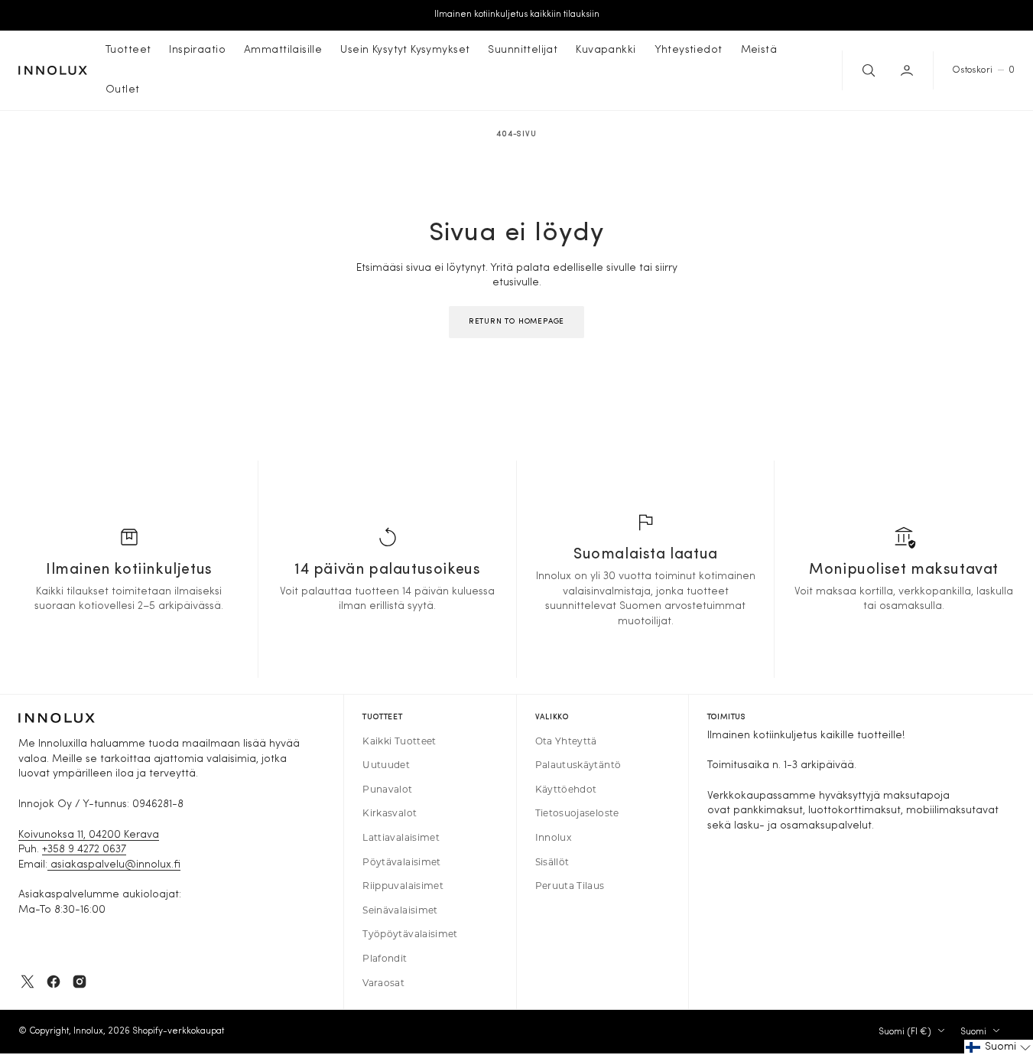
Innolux (88, 1031)
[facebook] (53, 981)
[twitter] (27, 981)
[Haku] (867, 70)
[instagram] (79, 981)
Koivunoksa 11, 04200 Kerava (88, 835)
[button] (908, 70)
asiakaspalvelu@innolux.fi (113, 865)
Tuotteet (128, 50)
